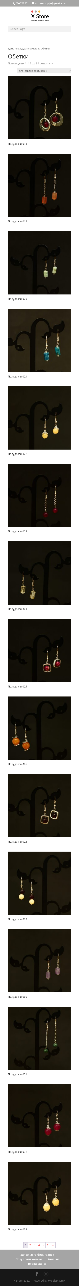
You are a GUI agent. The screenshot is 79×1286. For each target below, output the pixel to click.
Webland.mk (56, 1280)
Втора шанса (37, 1263)
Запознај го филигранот (37, 1254)
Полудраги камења (27, 48)
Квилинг (53, 1259)
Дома (11, 48)
